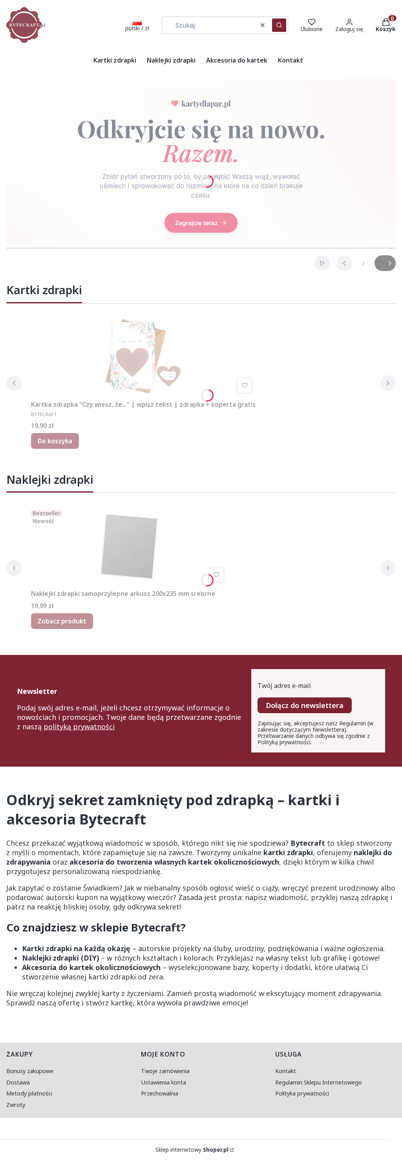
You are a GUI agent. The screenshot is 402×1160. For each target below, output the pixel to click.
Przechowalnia (159, 1093)
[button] (279, 25)
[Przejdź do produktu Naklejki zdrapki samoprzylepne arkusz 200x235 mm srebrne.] (129, 546)
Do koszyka (55, 441)
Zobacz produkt (62, 621)
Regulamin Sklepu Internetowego (318, 1082)
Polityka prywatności (302, 1093)
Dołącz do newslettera (305, 705)
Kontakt (285, 1071)
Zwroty (15, 1104)
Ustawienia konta (163, 1082)
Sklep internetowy (191, 1150)
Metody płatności (29, 1093)
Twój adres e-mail (284, 685)
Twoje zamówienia (165, 1071)
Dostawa (18, 1082)
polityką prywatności (79, 726)
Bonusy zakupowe (29, 1071)
